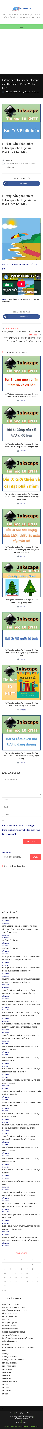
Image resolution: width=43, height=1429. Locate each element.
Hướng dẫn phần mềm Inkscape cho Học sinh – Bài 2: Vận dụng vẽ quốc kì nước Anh (21, 652)
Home (12, 1413)
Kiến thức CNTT (11, 164)
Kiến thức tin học (10, 1329)
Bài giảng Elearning (11, 1304)
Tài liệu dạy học (9, 1357)
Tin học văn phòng (10, 1381)
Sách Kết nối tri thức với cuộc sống (18, 1347)
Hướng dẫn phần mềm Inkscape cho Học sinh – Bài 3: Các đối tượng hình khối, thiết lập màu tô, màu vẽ (21, 549)
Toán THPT (6, 1391)
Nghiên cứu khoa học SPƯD (13, 1332)
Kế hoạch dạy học (10, 1323)
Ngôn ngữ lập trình (10, 1335)
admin (7, 160)
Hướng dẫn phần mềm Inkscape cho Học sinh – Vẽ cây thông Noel (21, 601)
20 (21, 1277)
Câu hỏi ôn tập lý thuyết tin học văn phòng (21, 1417)
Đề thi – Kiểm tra (9, 1316)
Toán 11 (5, 1385)
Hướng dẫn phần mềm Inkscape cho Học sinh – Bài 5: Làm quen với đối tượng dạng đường (21, 756)
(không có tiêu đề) (10, 918)
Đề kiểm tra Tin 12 (10, 1313)
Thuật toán (7, 1369)
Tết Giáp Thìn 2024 (9, 1363)
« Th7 (4, 1290)
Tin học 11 (6, 1375)
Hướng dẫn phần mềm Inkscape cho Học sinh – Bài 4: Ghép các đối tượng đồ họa (21, 445)
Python (5, 1344)
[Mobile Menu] (21, 27)
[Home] (3, 92)
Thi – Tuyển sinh (9, 1366)
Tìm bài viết (7, 852)
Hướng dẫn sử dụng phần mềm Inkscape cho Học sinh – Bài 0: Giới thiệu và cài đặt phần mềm (21, 497)
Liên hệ (25, 1422)
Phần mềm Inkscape (28, 164)
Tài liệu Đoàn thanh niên (13, 1360)
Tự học (5, 1394)
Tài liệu (5, 1354)
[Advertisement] (21, 51)
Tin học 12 (6, 1378)
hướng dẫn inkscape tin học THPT (19, 299)
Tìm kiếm (35, 857)
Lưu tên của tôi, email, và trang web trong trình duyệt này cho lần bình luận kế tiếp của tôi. (21, 829)
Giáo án (5, 1320)
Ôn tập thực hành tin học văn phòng (18, 1338)
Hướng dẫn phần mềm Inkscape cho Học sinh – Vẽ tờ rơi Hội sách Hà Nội (21, 704)
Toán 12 (5, 1388)
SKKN (4, 1350)
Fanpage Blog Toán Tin (14, 866)
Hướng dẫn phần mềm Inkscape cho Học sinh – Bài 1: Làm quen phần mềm (21, 395)
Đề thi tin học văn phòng (22, 1418)
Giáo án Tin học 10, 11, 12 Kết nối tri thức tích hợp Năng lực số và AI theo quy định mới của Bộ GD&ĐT (20, 929)
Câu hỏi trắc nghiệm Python (14, 1310)
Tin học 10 (6, 1372)
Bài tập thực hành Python (13, 1307)
